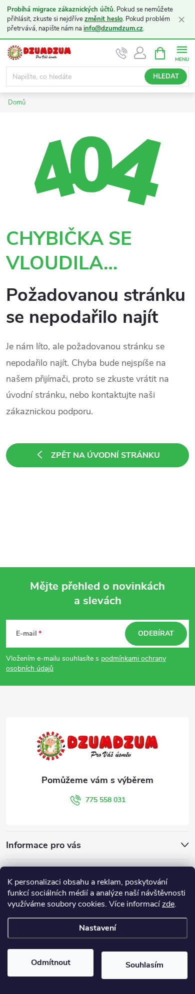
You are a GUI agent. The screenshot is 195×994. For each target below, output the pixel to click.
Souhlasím (145, 965)
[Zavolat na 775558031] (122, 53)
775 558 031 (106, 800)
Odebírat (156, 633)
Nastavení (97, 928)
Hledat (166, 76)
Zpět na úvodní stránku (105, 455)
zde (168, 904)
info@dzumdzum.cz (113, 28)
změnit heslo (103, 18)
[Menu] (181, 52)
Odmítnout (50, 962)
